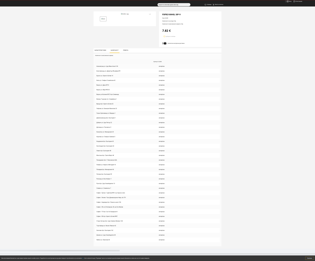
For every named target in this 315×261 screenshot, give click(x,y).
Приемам (309, 258)
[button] (103, 18)
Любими (209, 4)
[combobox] (174, 4)
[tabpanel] (157, 149)
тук (83, 258)
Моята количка (219, 4)
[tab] (100, 50)
